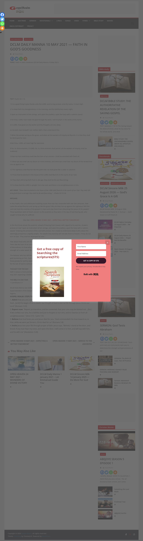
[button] (52, 282)
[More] (2, 28)
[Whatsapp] (2, 23)
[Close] (107, 242)
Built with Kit (91, 274)
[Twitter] (2, 19)
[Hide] (1, 32)
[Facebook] (2, 14)
